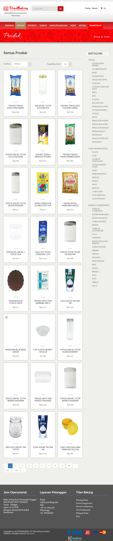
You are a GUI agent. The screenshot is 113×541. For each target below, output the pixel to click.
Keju (94, 265)
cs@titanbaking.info (49, 502)
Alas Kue (96, 83)
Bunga (95, 181)
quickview (17, 112)
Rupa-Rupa (97, 142)
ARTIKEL (82, 25)
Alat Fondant (98, 199)
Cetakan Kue (98, 76)
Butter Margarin (100, 214)
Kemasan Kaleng (100, 124)
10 (69, 465)
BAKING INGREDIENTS (98, 205)
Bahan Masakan (99, 218)
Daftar (87, 8)
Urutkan (7, 64)
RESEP (73, 25)
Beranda (97, 37)
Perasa (95, 272)
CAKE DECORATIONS (98, 148)
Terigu (95, 282)
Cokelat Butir (98, 247)
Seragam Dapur (99, 80)
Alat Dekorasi (98, 195)
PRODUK (21, 25)
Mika (94, 92)
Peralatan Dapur (100, 121)
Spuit (94, 185)
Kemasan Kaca (99, 131)
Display (95, 177)
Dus (94, 96)
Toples (95, 114)
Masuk (94, 8)
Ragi (94, 275)
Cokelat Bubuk (99, 222)
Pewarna (96, 257)
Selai (94, 286)
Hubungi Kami (82, 513)
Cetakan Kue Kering (98, 65)
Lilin (94, 170)
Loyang (95, 99)
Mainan (95, 188)
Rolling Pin (97, 103)
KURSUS (43, 25)
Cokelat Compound (97, 210)
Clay (94, 156)
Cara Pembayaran (83, 510)
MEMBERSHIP (95, 25)
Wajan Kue (97, 135)
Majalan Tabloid (100, 138)
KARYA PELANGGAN (58, 25)
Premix (95, 250)
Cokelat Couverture (97, 230)
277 (7, 470)
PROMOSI (32, 25)
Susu (94, 279)
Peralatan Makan (100, 128)
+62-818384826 (46, 513)
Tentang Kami (82, 500)
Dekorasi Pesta (99, 174)
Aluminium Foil (99, 69)
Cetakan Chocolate (97, 160)
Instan (95, 225)
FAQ (78, 516)
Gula (94, 234)
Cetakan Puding (99, 110)
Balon (95, 152)
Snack (95, 268)
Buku (94, 73)
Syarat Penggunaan (84, 503)
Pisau (94, 117)
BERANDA (9, 25)
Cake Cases (97, 192)
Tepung (95, 254)
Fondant (96, 238)
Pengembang (98, 261)
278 (16, 470)
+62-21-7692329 (47, 507)
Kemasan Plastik (100, 107)
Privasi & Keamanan (84, 506)
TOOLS (91, 60)
